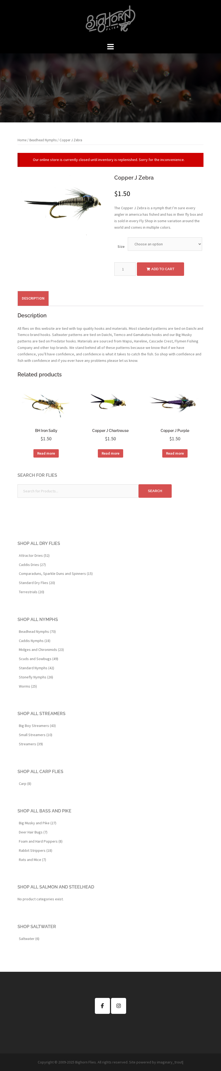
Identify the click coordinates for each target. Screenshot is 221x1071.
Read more (46, 453)
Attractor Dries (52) (34, 555)
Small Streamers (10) (35, 734)
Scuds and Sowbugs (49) (38, 658)
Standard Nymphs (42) (36, 667)
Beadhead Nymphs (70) (37, 631)
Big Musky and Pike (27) (37, 823)
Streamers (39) (31, 744)
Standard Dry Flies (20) (37, 582)
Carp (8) (25, 783)
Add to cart (162, 269)
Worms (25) (28, 686)
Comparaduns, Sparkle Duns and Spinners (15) (56, 573)
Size (121, 246)
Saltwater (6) (29, 938)
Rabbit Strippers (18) (35, 850)
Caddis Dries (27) (32, 564)
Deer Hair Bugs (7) (33, 832)
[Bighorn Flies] (110, 20)
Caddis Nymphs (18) (34, 640)
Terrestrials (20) (31, 591)
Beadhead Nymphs (43, 140)
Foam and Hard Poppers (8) (41, 841)
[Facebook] (102, 1006)
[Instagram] (118, 1006)
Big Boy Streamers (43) (37, 725)
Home (22, 140)
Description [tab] (33, 298)
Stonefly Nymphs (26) (36, 677)
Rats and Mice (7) (32, 859)
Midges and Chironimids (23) (41, 649)
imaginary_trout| (170, 1062)
